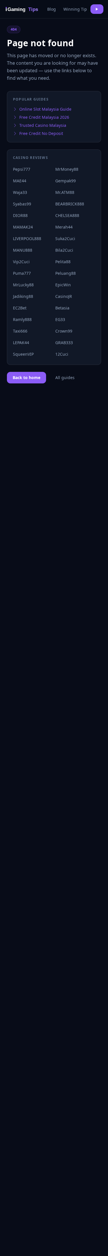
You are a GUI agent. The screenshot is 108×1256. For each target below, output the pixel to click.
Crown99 (63, 331)
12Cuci (61, 354)
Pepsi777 (21, 169)
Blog (51, 9)
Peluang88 (65, 273)
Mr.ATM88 (64, 192)
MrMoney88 (66, 169)
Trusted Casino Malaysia (42, 125)
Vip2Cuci (21, 261)
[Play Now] (96, 9)
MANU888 (22, 250)
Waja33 (20, 192)
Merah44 (64, 227)
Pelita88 (63, 261)
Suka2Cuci (65, 238)
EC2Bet (19, 308)
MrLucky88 (23, 284)
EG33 (60, 319)
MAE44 (19, 180)
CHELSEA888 (67, 215)
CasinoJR (63, 296)
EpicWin (63, 284)
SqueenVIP (23, 354)
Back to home (26, 377)
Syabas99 (22, 204)
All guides (65, 377)
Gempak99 (65, 180)
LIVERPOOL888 (27, 238)
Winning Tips (76, 9)
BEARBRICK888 (69, 204)
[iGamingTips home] (22, 9)
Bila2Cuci (64, 250)
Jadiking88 (23, 296)
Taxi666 (20, 331)
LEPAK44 (21, 342)
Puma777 (22, 273)
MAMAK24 (23, 227)
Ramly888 (22, 319)
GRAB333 (64, 342)
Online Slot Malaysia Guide (45, 109)
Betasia (62, 308)
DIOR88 (20, 215)
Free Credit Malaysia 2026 (44, 117)
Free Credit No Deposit (41, 133)
